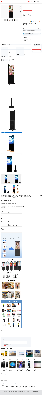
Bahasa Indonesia (36, 391)
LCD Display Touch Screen (18, 386)
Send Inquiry (27, 10)
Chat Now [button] (37, 10)
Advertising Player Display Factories (32, 386)
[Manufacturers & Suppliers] (4, 1)
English (7, 391)
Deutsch (20, 391)
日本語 (27, 391)
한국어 (25, 391)
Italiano (18, 391)
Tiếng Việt (34, 391)
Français (13, 391)
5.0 (34, 45)
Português (11, 391)
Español (9, 391)
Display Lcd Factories (8, 386)
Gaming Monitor (32, 375)
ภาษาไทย (30, 391)
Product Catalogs (8, 374)
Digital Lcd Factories (13, 386)
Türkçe (32, 391)
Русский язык (16, 391)
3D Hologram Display (2, 375)
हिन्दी (28, 391)
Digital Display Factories (3, 386)
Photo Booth (12, 375)
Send (4, 345)
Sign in (40, 1)
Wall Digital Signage (22, 375)
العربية (24, 391)
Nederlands (22, 391)
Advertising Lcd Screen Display (24, 386)
